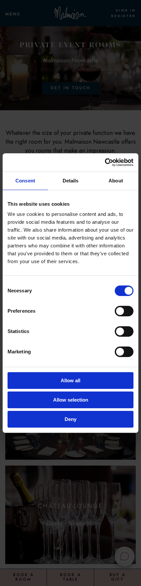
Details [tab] (71, 180)
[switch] (124, 311)
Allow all (70, 380)
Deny (70, 419)
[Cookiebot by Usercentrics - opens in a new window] (104, 162)
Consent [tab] (25, 180)
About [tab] (116, 180)
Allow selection (70, 400)
